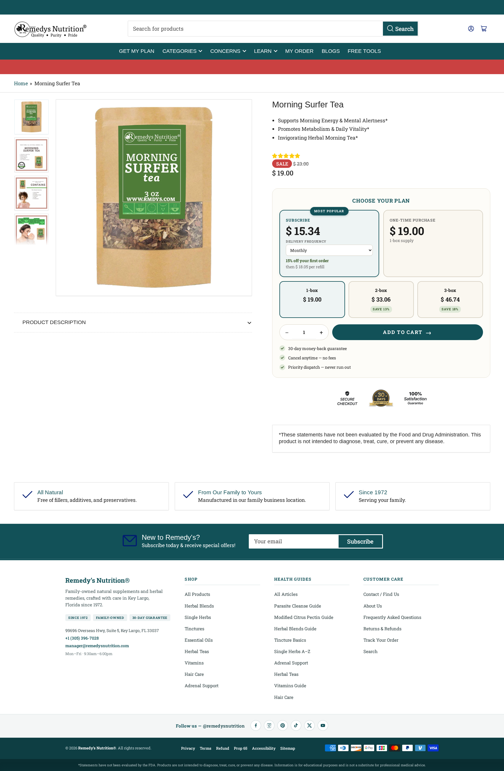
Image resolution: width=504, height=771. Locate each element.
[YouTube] (323, 725)
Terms (205, 748)
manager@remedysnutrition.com (97, 645)
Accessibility (264, 748)
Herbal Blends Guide (295, 628)
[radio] (329, 243)
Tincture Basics (290, 640)
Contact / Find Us (381, 594)
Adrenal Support (201, 685)
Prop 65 (240, 748)
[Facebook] (256, 725)
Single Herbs (198, 617)
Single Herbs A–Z (292, 651)
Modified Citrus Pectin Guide (303, 617)
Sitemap (287, 748)
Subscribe (360, 541)
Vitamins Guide (290, 685)
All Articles (286, 594)
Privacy (188, 748)
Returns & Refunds (382, 628)
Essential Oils (199, 640)
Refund (222, 748)
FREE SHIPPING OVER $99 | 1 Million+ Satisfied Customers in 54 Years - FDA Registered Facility (252, 7)
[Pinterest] (282, 725)
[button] (286, 155)
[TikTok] (296, 725)
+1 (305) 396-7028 (82, 638)
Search (370, 651)
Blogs (331, 51)
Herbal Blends (199, 606)
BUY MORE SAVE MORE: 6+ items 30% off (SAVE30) (252, 67)
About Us (372, 606)
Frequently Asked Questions (392, 617)
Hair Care (194, 674)
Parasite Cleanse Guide (297, 606)
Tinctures (194, 628)
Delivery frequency (306, 241)
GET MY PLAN (136, 51)
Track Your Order (380, 640)
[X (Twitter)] (309, 725)
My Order (299, 51)
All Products (197, 594)
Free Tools (364, 51)
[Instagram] (269, 725)
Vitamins (194, 663)
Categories (179, 51)
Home (21, 83)
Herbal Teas (197, 651)
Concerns (225, 51)
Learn (263, 51)
